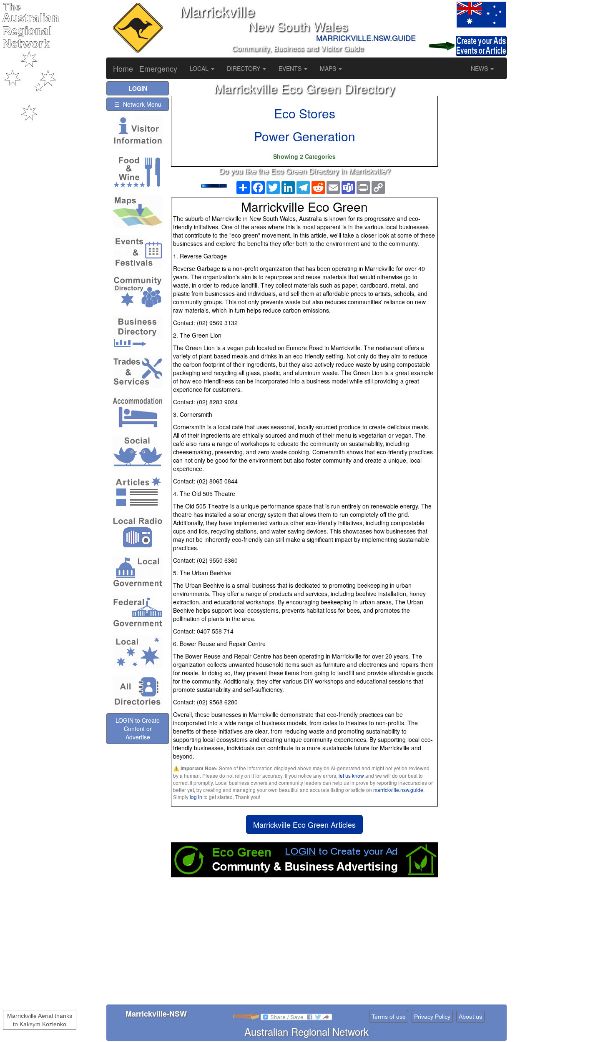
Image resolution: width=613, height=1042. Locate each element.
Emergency (158, 68)
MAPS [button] (329, 68)
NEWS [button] (480, 68)
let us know (351, 775)
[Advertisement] (304, 944)
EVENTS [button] (291, 68)
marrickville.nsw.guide (398, 789)
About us (470, 1016)
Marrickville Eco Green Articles (304, 824)
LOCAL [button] (200, 68)
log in (196, 796)
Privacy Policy (432, 1016)
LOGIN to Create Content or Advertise (138, 728)
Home (123, 68)
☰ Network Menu (137, 104)
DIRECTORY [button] (244, 68)
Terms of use (389, 1016)
